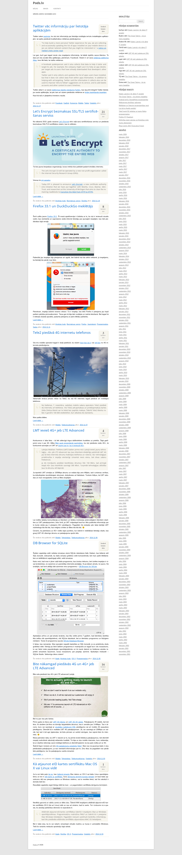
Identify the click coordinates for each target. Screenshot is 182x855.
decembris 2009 (124, 384)
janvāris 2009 (123, 416)
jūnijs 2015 (123, 221)
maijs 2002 (123, 637)
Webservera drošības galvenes (130, 102)
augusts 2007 (124, 465)
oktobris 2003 (124, 587)
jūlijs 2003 (122, 596)
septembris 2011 (125, 323)
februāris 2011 (124, 343)
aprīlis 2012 (123, 303)
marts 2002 (123, 643)
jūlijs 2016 (122, 189)
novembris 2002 (124, 619)
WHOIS (45, 8)
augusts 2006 (124, 500)
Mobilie (80, 103)
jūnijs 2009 (123, 402)
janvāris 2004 (123, 579)
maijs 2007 (123, 474)
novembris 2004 (124, 550)
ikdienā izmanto (63, 774)
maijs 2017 (123, 166)
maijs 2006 (123, 509)
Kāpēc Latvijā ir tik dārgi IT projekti (131, 94)
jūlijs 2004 (122, 561)
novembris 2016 (124, 181)
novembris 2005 (124, 526)
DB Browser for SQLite (50, 543)
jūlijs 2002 (122, 631)
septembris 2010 (125, 358)
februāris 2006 (124, 518)
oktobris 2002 (124, 622)
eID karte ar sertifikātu (53, 777)
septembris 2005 (125, 532)
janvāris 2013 (123, 282)
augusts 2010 (124, 361)
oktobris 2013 (124, 259)
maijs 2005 (123, 544)
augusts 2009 (124, 396)
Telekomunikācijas (68, 425)
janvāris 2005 (123, 547)
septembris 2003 (125, 590)
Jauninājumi (91, 324)
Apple (57, 659)
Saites (35, 327)
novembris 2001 (124, 654)
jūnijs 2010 (123, 367)
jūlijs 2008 (122, 434)
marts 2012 (123, 306)
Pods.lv (38, 3)
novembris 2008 (124, 422)
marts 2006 (123, 515)
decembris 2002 (124, 617)
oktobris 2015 (124, 213)
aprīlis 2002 (123, 640)
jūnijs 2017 (123, 163)
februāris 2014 (124, 256)
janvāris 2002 (123, 648)
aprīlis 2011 (123, 338)
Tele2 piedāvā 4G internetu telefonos (62, 332)
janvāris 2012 (123, 312)
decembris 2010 (124, 349)
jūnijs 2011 (122, 332)
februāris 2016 (124, 201)
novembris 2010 (124, 352)
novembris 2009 (124, 387)
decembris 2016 (124, 178)
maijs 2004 (123, 567)
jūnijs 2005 (123, 541)
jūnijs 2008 (123, 436)
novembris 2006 (124, 492)
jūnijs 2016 (123, 192)
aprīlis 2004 (123, 570)
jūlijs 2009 (122, 399)
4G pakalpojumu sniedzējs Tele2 (69, 746)
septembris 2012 (125, 291)
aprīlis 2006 (123, 512)
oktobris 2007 (124, 460)
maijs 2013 (123, 271)
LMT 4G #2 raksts (75, 722)
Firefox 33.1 (52, 216)
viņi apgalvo (45, 180)
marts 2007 (123, 480)
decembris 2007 (124, 454)
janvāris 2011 (123, 346)
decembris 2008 (124, 419)
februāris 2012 (124, 309)
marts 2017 (123, 172)
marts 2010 (123, 375)
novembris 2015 (124, 210)
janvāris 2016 (123, 204)
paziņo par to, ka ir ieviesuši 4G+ (71, 446)
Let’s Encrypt (64, 122)
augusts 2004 (124, 558)
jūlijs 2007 (122, 468)
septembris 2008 (125, 428)
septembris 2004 (125, 555)
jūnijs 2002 (123, 634)
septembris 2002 (125, 625)
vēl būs (97, 343)
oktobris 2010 (124, 355)
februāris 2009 (124, 413)
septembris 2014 (125, 248)
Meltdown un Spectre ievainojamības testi (134, 105)
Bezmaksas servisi (73, 201)
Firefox (83, 324)
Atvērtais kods (60, 201)
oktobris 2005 (124, 529)
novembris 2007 (124, 457)
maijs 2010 (123, 370)
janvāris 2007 (123, 486)
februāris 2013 (124, 280)
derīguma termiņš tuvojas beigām (81, 777)
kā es (50, 774)
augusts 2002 (124, 628)
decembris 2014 (124, 239)
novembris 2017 (124, 152)
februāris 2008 (124, 448)
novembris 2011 (124, 317)
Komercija (73, 103)
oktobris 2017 (124, 155)
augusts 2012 (124, 294)
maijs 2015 (123, 224)
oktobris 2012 (124, 288)
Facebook (59, 103)
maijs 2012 (123, 300)
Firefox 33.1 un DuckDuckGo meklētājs (63, 206)
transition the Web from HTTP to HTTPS (77, 192)
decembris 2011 (124, 314)
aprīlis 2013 (123, 274)
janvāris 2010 (123, 381)
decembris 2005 (124, 524)
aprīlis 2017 (123, 169)
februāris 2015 (124, 233)
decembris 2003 (124, 582)
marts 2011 (123, 341)
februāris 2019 (124, 143)
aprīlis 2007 (123, 477)
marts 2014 (123, 253)
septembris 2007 (125, 463)
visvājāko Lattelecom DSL (65, 727)
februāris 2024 (124, 137)
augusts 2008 (124, 431)
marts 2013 (123, 277)
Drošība (84, 201)
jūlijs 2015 (122, 219)
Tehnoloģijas (66, 538)
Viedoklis (93, 103)
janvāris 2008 (123, 451)
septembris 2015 (125, 216)
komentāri (103, 113)
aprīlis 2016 (123, 195)
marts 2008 (123, 445)
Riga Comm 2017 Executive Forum (131, 126)
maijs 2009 (123, 405)
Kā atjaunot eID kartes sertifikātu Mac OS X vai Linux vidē (65, 766)
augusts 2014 (124, 250)
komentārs (103, 766)
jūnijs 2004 (123, 564)
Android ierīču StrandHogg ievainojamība (133, 100)
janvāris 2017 (123, 175)
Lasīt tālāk (38, 196)
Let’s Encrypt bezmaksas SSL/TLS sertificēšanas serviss (65, 113)
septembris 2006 (125, 497)
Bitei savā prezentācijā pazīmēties (69, 443)
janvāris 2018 (123, 146)
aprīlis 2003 (123, 605)
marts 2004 (123, 573)
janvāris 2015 (123, 236)
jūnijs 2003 (123, 599)
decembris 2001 (124, 651)
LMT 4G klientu (59, 722)
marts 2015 (123, 230)
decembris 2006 (124, 489)
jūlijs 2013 (122, 268)
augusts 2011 (123, 326)
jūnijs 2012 (123, 297)
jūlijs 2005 (122, 538)
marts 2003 (123, 608)
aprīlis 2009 (123, 407)
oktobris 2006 (124, 494)
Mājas (35, 8)
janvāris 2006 (123, 521)
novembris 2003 (124, 585)
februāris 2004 (124, 576)
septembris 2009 (125, 393)
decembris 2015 (124, 207)
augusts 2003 (124, 593)
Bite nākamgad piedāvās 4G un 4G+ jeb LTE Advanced (63, 666)
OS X (74, 659)
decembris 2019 (124, 140)
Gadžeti (66, 103)
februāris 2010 (124, 378)
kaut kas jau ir (85, 343)
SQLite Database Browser (74, 641)
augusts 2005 (124, 535)
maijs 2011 (123, 335)
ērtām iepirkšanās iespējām (95, 92)
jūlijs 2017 (122, 160)
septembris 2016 (125, 187)
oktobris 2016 (124, 184)
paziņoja (46, 36)
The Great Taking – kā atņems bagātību (133, 97)
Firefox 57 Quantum (126, 117)
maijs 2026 (123, 134)
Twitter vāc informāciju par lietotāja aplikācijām (60, 28)
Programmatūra (102, 324)
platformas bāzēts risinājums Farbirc (66, 90)
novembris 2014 (124, 242)
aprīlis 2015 (123, 227)
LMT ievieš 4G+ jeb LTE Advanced (58, 430)
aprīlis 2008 (123, 442)
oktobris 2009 (124, 390)
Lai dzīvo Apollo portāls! (127, 108)
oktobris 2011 (123, 320)
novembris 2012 (124, 285)
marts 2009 (123, 410)
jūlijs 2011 (122, 329)
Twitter (86, 103)
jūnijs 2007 (123, 471)
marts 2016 (123, 198)
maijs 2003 (123, 602)
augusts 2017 (124, 158)
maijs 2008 (123, 439)
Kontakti (57, 8)
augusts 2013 (124, 265)
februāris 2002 (124, 646)
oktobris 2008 (124, 425)
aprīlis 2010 (123, 373)
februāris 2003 (124, 611)
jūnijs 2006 (123, 506)
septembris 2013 (125, 262)
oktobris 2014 (124, 245)
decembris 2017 (124, 149)
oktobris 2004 (124, 553)
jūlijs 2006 (122, 503)
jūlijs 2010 (122, 364)
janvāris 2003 (123, 614)
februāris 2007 (124, 483)
